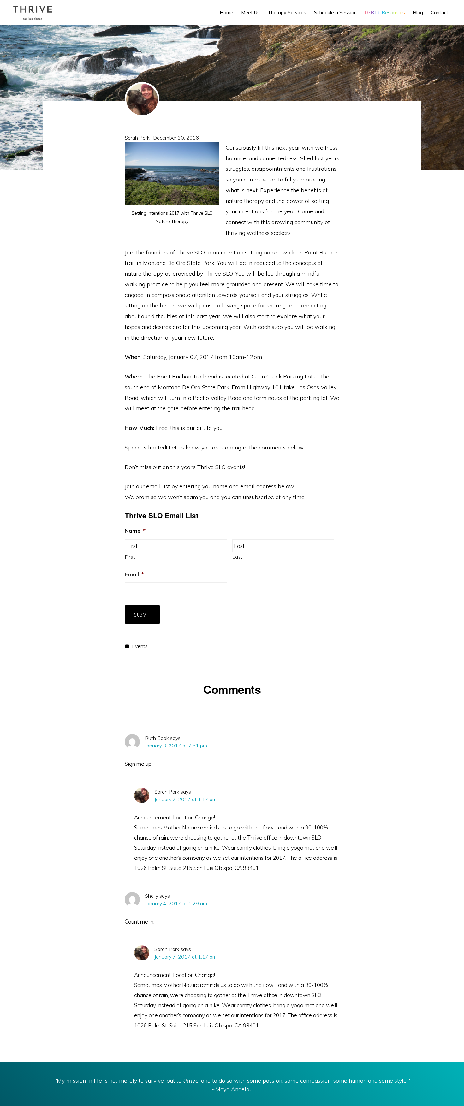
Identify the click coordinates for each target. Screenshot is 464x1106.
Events (140, 646)
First (130, 557)
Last (238, 557)
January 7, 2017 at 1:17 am (185, 799)
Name (135, 530)
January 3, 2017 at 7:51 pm (176, 745)
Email (134, 574)
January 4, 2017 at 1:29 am (176, 903)
